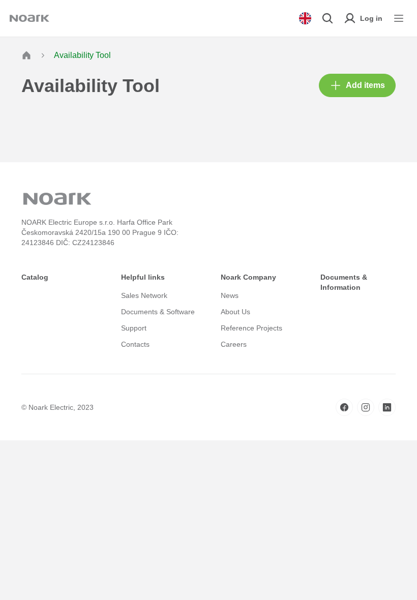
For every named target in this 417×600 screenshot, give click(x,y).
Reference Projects (251, 328)
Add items (365, 85)
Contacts (135, 344)
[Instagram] (365, 407)
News (230, 295)
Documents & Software (158, 312)
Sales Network (144, 295)
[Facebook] (344, 407)
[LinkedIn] (387, 407)
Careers (234, 344)
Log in (371, 18)
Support (133, 328)
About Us (235, 312)
